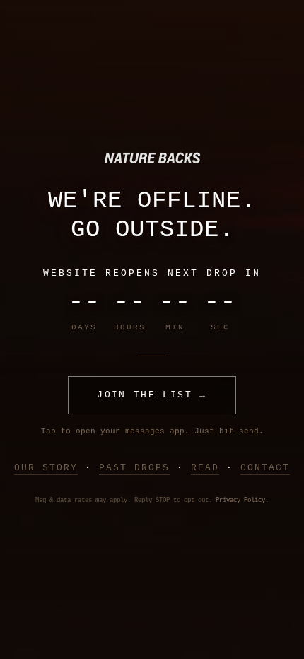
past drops (134, 467)
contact (265, 467)
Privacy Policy (240, 500)
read (205, 467)
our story (46, 467)
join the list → (151, 395)
